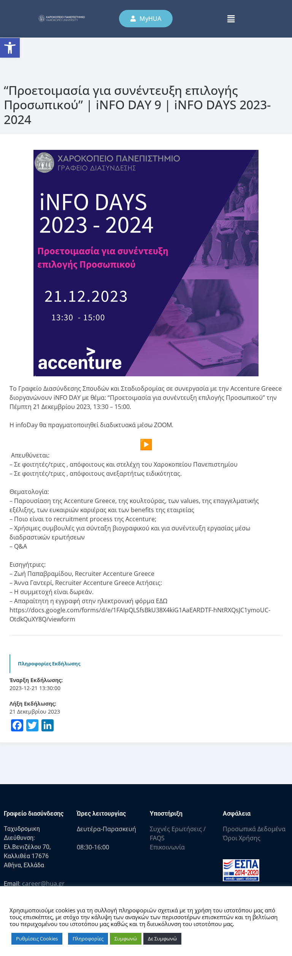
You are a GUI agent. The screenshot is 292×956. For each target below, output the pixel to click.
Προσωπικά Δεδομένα (254, 829)
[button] (10, 48)
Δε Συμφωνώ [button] (162, 938)
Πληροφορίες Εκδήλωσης (49, 663)
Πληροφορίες (88, 938)
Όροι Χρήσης (241, 838)
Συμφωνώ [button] (125, 938)
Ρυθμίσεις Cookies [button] (37, 938)
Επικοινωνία (167, 847)
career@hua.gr (43, 883)
